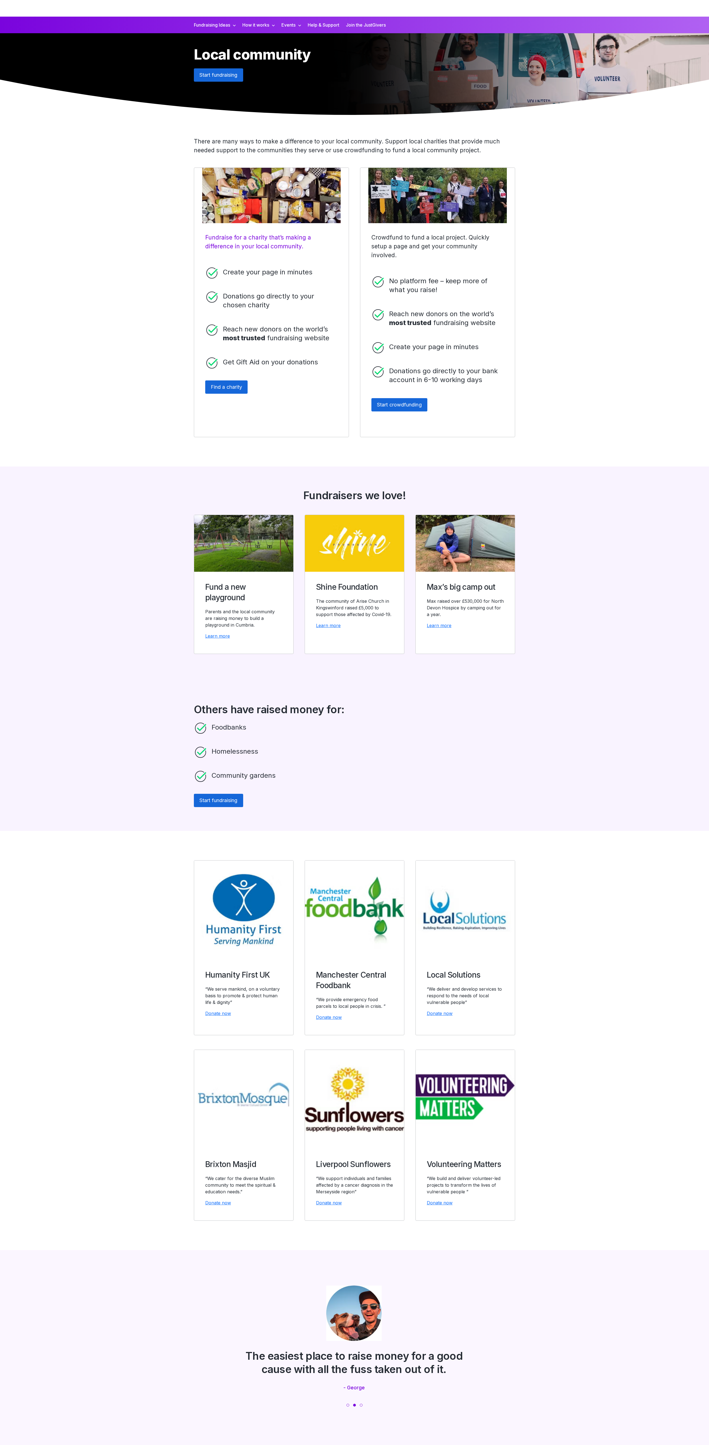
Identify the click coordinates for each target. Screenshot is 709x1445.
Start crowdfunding (399, 405)
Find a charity (226, 387)
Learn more (217, 636)
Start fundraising (218, 75)
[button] (348, 1405)
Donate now (218, 1013)
